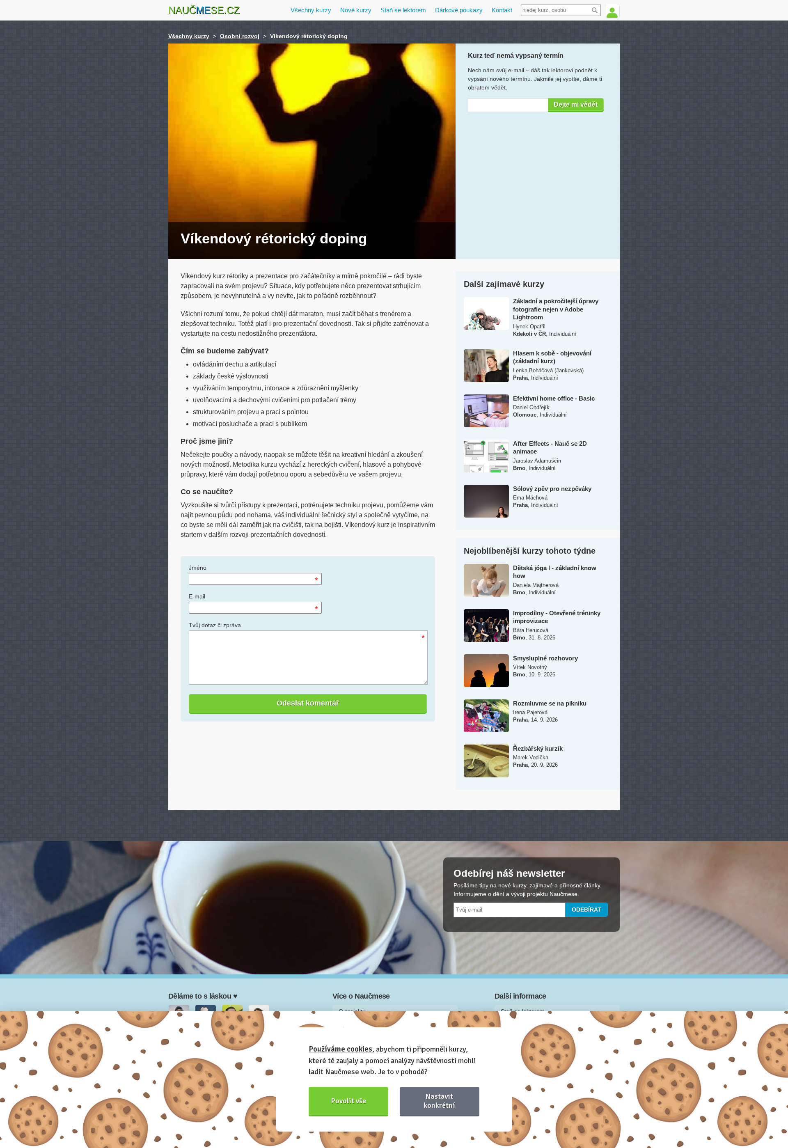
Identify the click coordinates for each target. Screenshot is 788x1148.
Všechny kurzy (311, 10)
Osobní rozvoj (239, 36)
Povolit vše (348, 1100)
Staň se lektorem (403, 10)
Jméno (197, 567)
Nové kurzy (355, 10)
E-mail (197, 596)
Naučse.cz (204, 10)
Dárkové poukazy (459, 10)
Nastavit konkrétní (439, 1100)
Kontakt (502, 10)
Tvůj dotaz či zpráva (215, 625)
